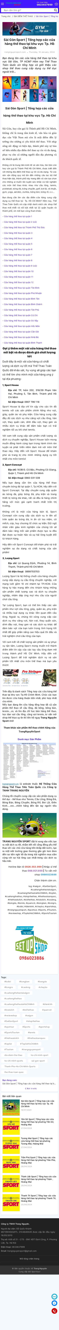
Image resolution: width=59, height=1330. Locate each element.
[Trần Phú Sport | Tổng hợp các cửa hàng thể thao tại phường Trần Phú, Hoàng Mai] (11, 1164)
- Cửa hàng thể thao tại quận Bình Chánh (22, 304)
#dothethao (28, 1010)
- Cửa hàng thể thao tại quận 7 (17, 255)
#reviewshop (10, 1015)
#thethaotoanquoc (36, 1038)
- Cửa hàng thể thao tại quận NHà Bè (20, 337)
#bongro (8, 987)
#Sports (26, 1027)
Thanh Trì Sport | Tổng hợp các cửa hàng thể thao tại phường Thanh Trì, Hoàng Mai (38, 1198)
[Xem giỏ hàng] (56, 4)
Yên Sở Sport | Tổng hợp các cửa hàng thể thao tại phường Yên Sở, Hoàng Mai (37, 1122)
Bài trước (32, 1088)
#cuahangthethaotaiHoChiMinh (19, 1004)
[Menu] (2, 4)
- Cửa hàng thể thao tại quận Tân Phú (21, 310)
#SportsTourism (12, 1032)
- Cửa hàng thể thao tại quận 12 (17, 282)
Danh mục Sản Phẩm (29, 739)
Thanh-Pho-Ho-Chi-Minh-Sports (19, 1066)
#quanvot (47, 1010)
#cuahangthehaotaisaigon (17, 993)
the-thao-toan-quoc (14, 1072)
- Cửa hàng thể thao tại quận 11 (17, 277)
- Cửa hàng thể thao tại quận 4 (17, 238)
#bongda (42, 981)
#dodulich (9, 1010)
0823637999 (45, 3)
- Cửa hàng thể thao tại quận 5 (17, 244)
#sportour (9, 1027)
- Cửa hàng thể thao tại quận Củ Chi (20, 315)
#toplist (8, 1044)
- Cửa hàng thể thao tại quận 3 (17, 233)
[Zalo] (54, 1297)
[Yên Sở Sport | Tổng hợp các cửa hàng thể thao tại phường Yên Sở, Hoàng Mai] (11, 1126)
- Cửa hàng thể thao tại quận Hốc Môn (21, 326)
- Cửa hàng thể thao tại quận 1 (17, 216)
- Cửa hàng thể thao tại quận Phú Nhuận (22, 293)
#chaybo (43, 987)
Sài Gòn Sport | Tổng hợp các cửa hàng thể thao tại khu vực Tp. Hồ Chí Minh (37, 1103)
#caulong (25, 987)
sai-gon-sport (38, 1061)
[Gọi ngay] (54, 1311)
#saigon (29, 1015)
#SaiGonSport (11, 1021)
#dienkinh (47, 1004)
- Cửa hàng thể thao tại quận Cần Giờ (20, 331)
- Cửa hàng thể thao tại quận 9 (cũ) (19, 266)
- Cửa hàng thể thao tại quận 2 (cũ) (19, 222)
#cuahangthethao (13, 998)
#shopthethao (33, 1021)
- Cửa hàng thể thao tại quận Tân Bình (20, 288)
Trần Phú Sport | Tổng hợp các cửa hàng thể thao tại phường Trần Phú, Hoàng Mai (38, 1160)
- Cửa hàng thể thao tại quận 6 (17, 249)
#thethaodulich (11, 1038)
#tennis (31, 1032)
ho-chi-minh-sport (39, 1055)
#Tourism (8, 1049)
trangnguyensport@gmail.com (22, 1251)
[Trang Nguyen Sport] (13, 4)
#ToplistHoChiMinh (29, 1044)
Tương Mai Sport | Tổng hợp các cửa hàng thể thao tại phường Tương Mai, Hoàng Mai (37, 1141)
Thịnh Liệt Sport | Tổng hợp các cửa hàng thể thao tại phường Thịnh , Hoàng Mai (38, 1179)
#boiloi (7, 981)
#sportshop (44, 1027)
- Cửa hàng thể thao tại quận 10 (18, 271)
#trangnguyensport (31, 1049)
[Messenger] (54, 1303)
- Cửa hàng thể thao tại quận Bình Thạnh (22, 342)
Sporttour (36, 1271)
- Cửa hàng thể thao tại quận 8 (17, 260)
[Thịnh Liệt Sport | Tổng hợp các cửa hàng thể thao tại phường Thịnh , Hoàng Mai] (11, 1183)
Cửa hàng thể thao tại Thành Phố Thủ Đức (25, 227)
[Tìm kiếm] (55, 10)
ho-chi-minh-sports (13, 1061)
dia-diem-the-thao (13, 1055)
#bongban (24, 981)
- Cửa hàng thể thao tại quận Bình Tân (20, 298)
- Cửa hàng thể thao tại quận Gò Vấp (20, 320)
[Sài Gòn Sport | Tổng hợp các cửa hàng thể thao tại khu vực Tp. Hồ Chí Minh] (11, 1108)
